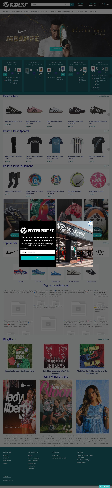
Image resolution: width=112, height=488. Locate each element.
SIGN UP (38, 258)
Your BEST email (24, 249)
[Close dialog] (90, 224)
